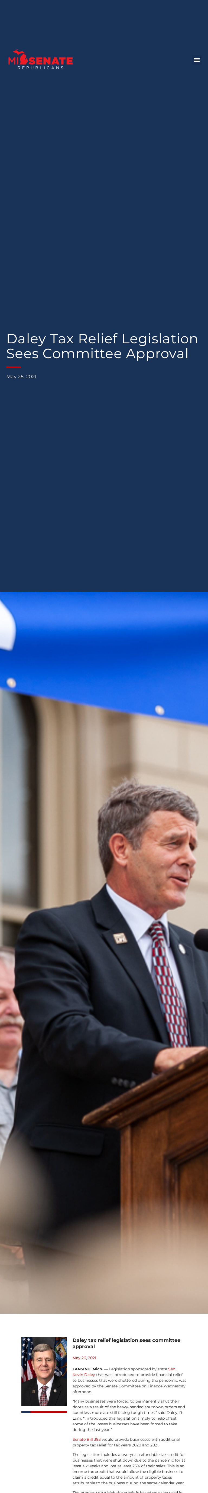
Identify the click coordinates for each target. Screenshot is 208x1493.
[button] (197, 60)
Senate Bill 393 (87, 1439)
